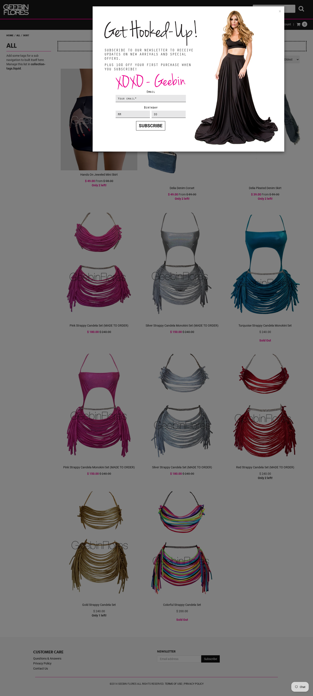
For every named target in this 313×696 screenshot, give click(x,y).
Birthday (151, 107)
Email (150, 92)
